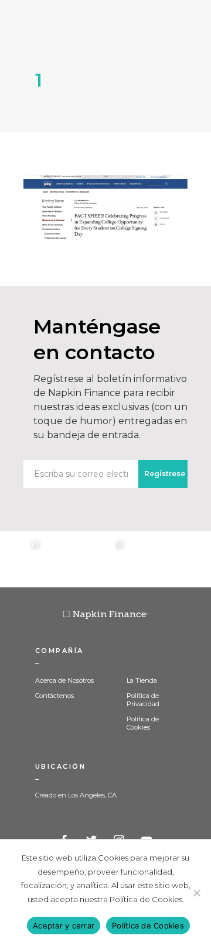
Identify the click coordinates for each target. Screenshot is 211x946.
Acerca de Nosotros (64, 680)
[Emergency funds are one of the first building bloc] (148, 559)
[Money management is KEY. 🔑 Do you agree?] (190, 559)
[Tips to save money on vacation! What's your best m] (105, 559)
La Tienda (142, 680)
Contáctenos (54, 696)
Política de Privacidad (143, 700)
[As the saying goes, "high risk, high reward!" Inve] (63, 559)
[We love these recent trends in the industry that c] (21, 559)
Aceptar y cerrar (63, 925)
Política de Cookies (143, 723)
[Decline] (196, 893)
